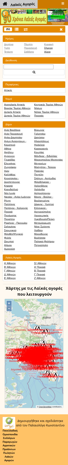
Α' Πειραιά (39, 267)
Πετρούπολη (41, 245)
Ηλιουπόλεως (41, 141)
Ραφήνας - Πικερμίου (15, 223)
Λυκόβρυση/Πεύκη (44, 219)
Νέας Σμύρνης (42, 226)
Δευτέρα (8, 44)
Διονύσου (39, 137)
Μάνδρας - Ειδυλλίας (45, 156)
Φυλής (7, 237)
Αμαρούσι (9, 248)
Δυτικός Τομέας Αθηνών (17, 115)
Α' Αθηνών (10, 263)
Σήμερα (48, 48)
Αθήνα (7, 148)
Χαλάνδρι (39, 189)
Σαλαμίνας (10, 226)
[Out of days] (25, 29)
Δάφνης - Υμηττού (44, 204)
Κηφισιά (8, 185)
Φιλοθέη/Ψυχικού (13, 234)
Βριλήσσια (39, 237)
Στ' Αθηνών (40, 263)
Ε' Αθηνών (10, 278)
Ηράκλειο (39, 144)
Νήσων (38, 108)
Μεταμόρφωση (42, 223)
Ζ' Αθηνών (40, 278)
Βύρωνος (39, 130)
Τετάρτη (8, 51)
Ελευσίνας (10, 163)
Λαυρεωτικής (41, 215)
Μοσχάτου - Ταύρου (45, 167)
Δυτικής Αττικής (12, 112)
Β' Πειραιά (39, 270)
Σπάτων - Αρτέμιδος (45, 178)
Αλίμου (8, 245)
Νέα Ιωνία (9, 193)
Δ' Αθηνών (10, 274)
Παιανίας (39, 171)
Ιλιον (6, 171)
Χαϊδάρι (38, 230)
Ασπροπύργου (42, 193)
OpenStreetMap (45, 407)
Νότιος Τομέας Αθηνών (46, 112)
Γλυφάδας (9, 159)
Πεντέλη (38, 174)
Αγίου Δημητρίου (13, 137)
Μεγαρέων (40, 163)
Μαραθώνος (41, 234)
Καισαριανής (41, 148)
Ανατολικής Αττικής (14, 104)
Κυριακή (48, 44)
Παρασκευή (30, 48)
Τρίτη (7, 48)
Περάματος (10, 215)
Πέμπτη (28, 44)
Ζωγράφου (10, 167)
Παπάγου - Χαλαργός (16, 208)
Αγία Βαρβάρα (12, 130)
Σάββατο (29, 51)
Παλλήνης (9, 204)
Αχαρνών (9, 156)
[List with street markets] (16, 29)
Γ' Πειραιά (39, 274)
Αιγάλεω (9, 152)
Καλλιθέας (10, 174)
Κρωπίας (39, 152)
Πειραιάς (39, 115)
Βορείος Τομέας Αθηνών (17, 108)
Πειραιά (8, 211)
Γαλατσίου (39, 133)
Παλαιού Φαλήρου (44, 241)
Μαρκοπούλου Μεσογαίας (48, 159)
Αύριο (47, 51)
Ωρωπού (9, 241)
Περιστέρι (9, 219)
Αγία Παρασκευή (13, 133)
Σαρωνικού (10, 230)
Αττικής (8, 90)
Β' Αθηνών (10, 267)
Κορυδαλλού (11, 189)
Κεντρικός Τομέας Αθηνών (48, 104)
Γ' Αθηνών (9, 270)
